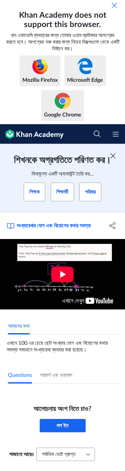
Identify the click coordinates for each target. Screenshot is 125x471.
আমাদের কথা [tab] (19, 326)
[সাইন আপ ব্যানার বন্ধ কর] (113, 156)
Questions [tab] (20, 375)
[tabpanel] (62, 343)
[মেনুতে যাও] (116, 134)
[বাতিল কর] (114, 5)
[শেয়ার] (112, 225)
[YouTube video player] (62, 274)
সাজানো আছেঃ (21, 454)
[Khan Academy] (32, 134)
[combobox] (65, 454)
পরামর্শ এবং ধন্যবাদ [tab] (56, 375)
